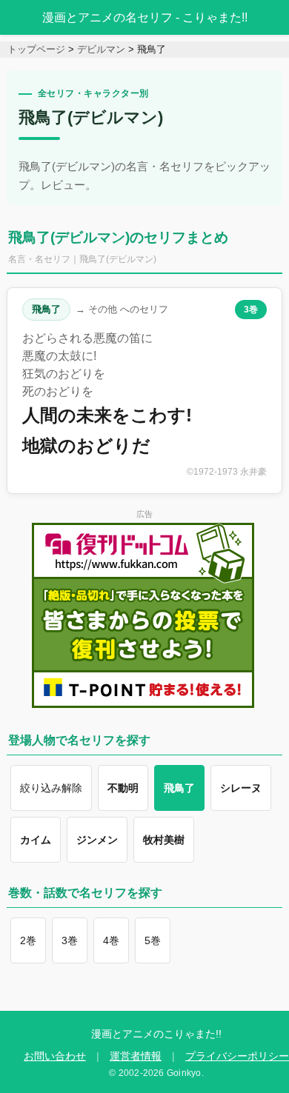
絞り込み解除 (51, 788)
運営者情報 (136, 1056)
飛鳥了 (46, 309)
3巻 (251, 309)
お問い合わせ (55, 1056)
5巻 (152, 940)
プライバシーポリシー (237, 1056)
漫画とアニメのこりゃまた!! (156, 1034)
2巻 (28, 940)
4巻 (111, 940)
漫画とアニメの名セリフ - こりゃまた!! (145, 17)
